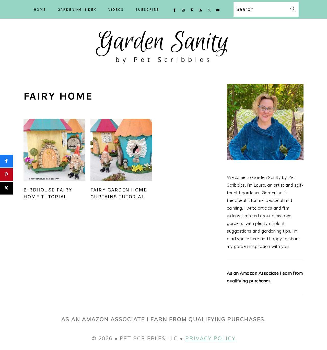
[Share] (6, 161)
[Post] (6, 188)
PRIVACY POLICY (210, 338)
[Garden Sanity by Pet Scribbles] (163, 68)
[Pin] (6, 174)
